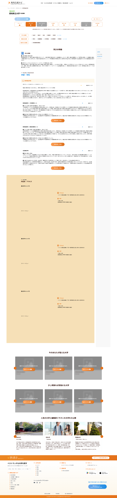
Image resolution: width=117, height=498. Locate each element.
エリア (38, 465)
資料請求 (91, 3)
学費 (37, 469)
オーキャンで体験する (57, 3)
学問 (11, 483)
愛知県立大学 (19, 8)
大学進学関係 (13, 479)
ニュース (71, 3)
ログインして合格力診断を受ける (101, 457)
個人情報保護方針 (69, 493)
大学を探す (12, 8)
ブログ (42, 3)
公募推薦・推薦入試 (15, 477)
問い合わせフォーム (93, 465)
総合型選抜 (13, 475)
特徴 (37, 467)
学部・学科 (13, 481)
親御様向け (13, 486)
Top (8, 8)
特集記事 (12, 488)
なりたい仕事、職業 (15, 484)
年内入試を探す (65, 3)
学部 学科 (100, 56)
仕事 (37, 475)
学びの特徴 (99, 54)
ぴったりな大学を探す (48, 3)
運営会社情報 (47, 493)
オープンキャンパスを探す (68, 465)
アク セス (99, 58)
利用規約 (57, 493)
